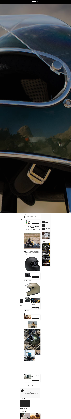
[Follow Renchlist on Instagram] (48, 3)
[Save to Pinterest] (30, 385)
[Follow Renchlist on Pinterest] (49, 3)
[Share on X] (28, 385)
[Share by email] (31, 385)
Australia (31, 251)
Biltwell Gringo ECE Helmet (35, 273)
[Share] (34, 385)
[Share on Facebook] (27, 385)
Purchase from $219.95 (33, 304)
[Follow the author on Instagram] (26, 396)
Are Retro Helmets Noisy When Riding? (47, 228)
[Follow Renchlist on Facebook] (47, 3)
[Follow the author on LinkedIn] (27, 396)
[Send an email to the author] (29, 396)
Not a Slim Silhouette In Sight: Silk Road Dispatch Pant (21, 304)
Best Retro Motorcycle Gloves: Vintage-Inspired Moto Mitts (25, 408)
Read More (21, 305)
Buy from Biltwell (35, 307)
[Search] (50, 3)
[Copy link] (32, 385)
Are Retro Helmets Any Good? (47, 222)
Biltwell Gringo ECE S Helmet (35, 297)
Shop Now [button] (36, 223)
